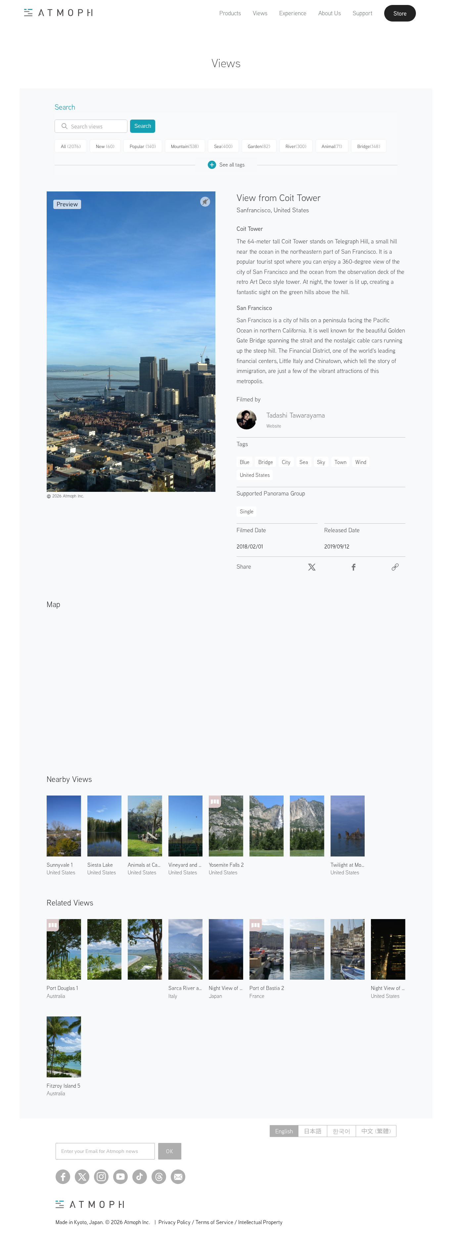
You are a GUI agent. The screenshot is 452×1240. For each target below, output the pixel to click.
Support (362, 13)
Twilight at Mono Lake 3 (348, 864)
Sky (321, 462)
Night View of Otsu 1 (226, 988)
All (71, 146)
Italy (172, 996)
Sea (223, 146)
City (286, 462)
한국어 (341, 1131)
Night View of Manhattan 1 (388, 988)
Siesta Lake (100, 864)
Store (400, 13)
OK (170, 1151)
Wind (360, 462)
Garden (259, 146)
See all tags (232, 164)
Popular (143, 146)
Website (273, 426)
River (296, 146)
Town (340, 462)
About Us (329, 13)
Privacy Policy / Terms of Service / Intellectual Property (220, 1222)
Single (246, 511)
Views (260, 13)
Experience (292, 13)
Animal (332, 146)
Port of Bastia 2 (266, 988)
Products (230, 13)
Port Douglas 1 (62, 988)
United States (291, 210)
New (105, 146)
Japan (215, 996)
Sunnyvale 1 (60, 864)
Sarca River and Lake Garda (185, 988)
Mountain (185, 146)
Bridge (368, 146)
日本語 (313, 1131)
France (256, 996)
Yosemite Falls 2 (226, 864)
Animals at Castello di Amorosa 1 (145, 864)
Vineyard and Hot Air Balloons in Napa (185, 864)
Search (142, 126)
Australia (56, 996)
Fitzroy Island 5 (63, 1085)
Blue (244, 462)
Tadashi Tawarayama (295, 415)
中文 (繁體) (376, 1131)
